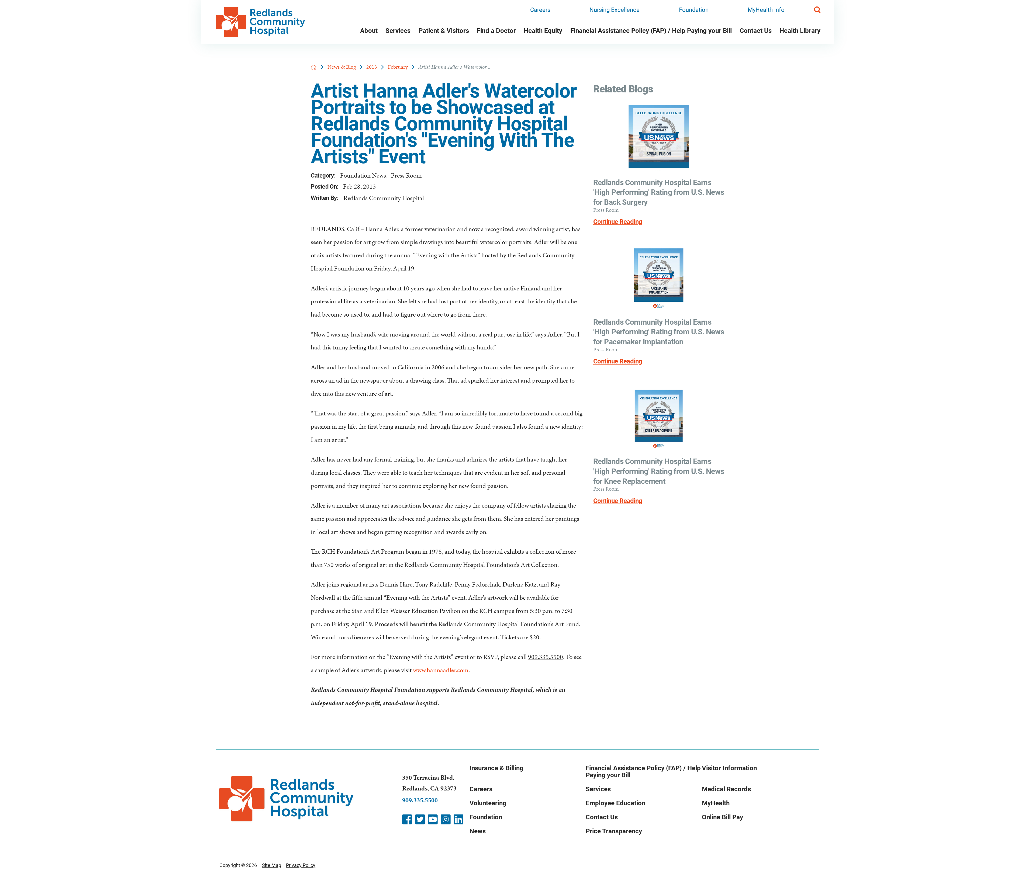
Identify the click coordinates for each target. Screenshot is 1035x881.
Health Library (799, 30)
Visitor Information (729, 768)
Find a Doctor (496, 30)
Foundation (694, 9)
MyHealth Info (766, 9)
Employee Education (615, 803)
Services (397, 30)
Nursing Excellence (614, 9)
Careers (540, 9)
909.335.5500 (545, 656)
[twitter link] (420, 819)
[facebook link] (407, 819)
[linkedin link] (459, 819)
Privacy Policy (300, 865)
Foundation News (363, 175)
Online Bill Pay (722, 817)
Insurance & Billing (496, 768)
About (369, 30)
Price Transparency (614, 831)
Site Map (271, 865)
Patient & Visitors (444, 30)
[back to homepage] (314, 67)
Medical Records (726, 789)
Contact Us (756, 30)
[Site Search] (817, 9)
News (478, 831)
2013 (371, 67)
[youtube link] (433, 819)
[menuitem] (368, 32)
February (398, 67)
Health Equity (543, 30)
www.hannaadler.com (440, 670)
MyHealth (716, 803)
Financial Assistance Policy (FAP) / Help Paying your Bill (651, 30)
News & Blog (341, 67)
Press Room (406, 175)
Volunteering (488, 803)
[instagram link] (446, 819)
